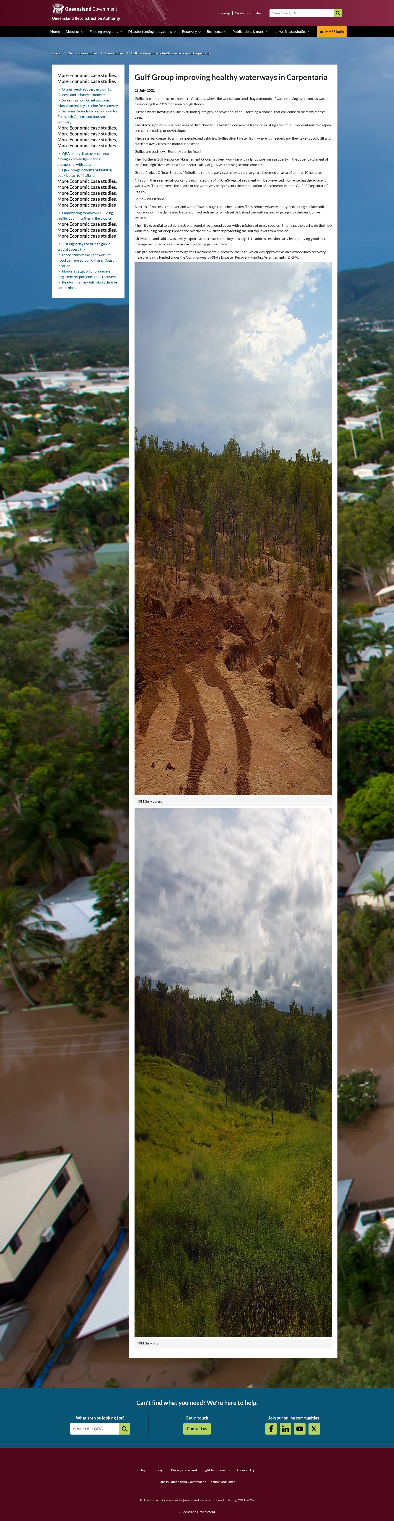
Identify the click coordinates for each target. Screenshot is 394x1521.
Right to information (216, 1470)
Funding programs (104, 31)
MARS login (334, 31)
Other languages (223, 1482)
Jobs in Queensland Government (182, 1482)
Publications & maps (248, 31)
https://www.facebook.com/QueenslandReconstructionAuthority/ (271, 1429)
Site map (224, 13)
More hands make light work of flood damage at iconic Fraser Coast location (85, 260)
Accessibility (245, 1470)
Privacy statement (184, 1470)
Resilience (215, 31)
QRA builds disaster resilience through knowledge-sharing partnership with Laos (83, 158)
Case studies (114, 53)
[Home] (197, 13)
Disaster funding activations (150, 31)
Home (55, 31)
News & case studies (290, 31)
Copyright (158, 1470)
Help (259, 13)
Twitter (314, 1429)
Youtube (300, 1429)
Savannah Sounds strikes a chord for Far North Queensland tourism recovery (87, 116)
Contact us (243, 13)
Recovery (189, 31)
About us (72, 31)
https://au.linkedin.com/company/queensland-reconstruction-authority (285, 1429)
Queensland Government (197, 1512)
